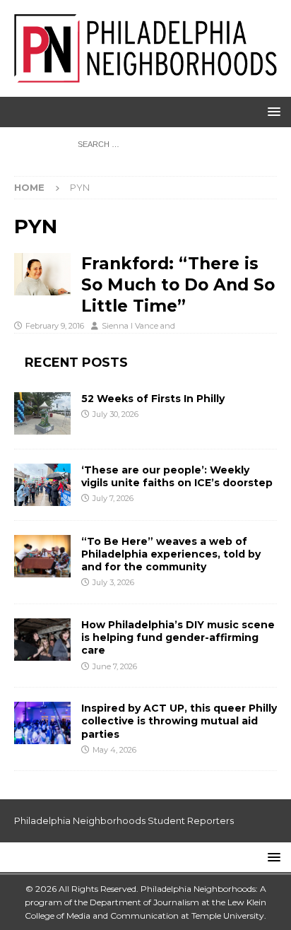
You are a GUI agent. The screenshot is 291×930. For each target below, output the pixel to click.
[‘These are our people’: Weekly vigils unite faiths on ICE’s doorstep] (42, 485)
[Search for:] (146, 143)
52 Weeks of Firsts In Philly (153, 398)
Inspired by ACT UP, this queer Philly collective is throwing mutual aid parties (179, 721)
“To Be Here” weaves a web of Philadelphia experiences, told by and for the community (171, 554)
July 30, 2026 (115, 414)
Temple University (227, 915)
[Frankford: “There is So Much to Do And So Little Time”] (42, 274)
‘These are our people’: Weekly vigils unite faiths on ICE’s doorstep (177, 476)
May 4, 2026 (114, 750)
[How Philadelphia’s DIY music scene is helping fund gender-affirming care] (42, 639)
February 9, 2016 (54, 326)
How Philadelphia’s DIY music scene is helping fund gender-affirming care (178, 637)
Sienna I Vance (130, 326)
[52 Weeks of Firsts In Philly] (42, 413)
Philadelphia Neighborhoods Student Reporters (124, 820)
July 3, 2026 (113, 582)
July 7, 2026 (113, 498)
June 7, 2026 (115, 666)
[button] (271, 111)
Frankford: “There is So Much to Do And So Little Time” (178, 285)
